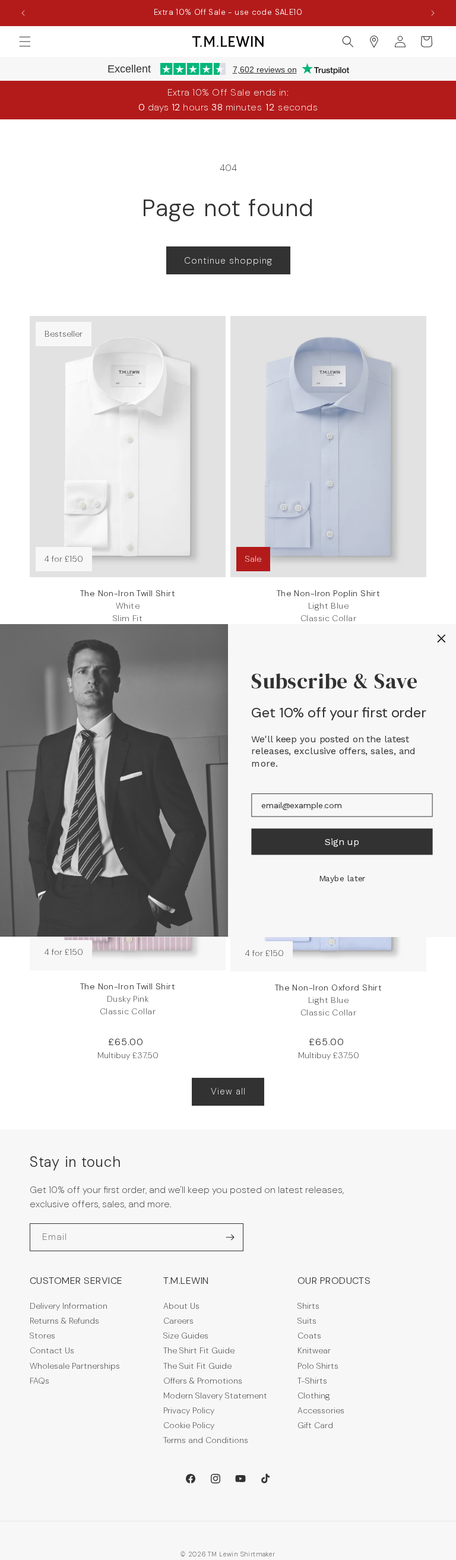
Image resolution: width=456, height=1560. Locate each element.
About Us (181, 1305)
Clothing (313, 1395)
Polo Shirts (317, 1365)
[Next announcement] (433, 13)
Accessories (320, 1410)
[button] (25, 42)
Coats (309, 1335)
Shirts (308, 1305)
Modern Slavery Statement (215, 1395)
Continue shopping (228, 261)
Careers (178, 1320)
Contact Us (52, 1350)
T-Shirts (312, 1380)
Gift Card (315, 1425)
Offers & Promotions (202, 1380)
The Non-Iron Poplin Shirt (329, 606)
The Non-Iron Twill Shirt (127, 612)
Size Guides (185, 1335)
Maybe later (342, 878)
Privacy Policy (188, 1410)
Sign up (342, 841)
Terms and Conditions (205, 1440)
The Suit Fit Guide (197, 1365)
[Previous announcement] (23, 13)
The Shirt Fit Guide (199, 1350)
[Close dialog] (442, 638)
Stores (42, 1335)
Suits (306, 1320)
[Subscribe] (230, 1237)
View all (228, 1091)
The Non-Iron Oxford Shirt (328, 1000)
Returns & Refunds (64, 1320)
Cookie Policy (188, 1425)
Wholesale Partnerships (75, 1365)
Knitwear (314, 1350)
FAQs (39, 1380)
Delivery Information (68, 1305)
